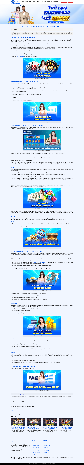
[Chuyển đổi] (12, 394)
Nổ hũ (30, 1)
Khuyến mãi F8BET (47, 452)
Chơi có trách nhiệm (36, 450)
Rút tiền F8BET (46, 449)
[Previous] (10, 427)
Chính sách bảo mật (36, 445)
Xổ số (45, 1)
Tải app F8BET (46, 450)
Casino (26, 1)
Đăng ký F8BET (46, 443)
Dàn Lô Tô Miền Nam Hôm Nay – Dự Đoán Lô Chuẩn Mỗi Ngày (50, 428)
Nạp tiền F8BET (46, 447)
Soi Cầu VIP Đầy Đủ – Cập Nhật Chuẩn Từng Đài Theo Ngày (34, 428)
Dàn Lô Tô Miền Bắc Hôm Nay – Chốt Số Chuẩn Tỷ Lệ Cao (66, 428)
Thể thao (34, 1)
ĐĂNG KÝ (64, 2)
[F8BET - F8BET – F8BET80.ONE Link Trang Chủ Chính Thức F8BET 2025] (15, 2)
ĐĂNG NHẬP (70, 2)
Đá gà (42, 1)
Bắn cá (38, 1)
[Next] (73, 427)
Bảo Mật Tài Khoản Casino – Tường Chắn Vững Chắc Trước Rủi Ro (18, 428)
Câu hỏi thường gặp (36, 447)
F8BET (23, 1)
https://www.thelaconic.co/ (39, 262)
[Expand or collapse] (72, 29)
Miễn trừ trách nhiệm (36, 449)
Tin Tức (23, 3)
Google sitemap (35, 454)
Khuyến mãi (55, 1)
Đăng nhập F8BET (47, 445)
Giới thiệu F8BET (36, 443)
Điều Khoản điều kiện (36, 452)
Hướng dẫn (49, 1)
